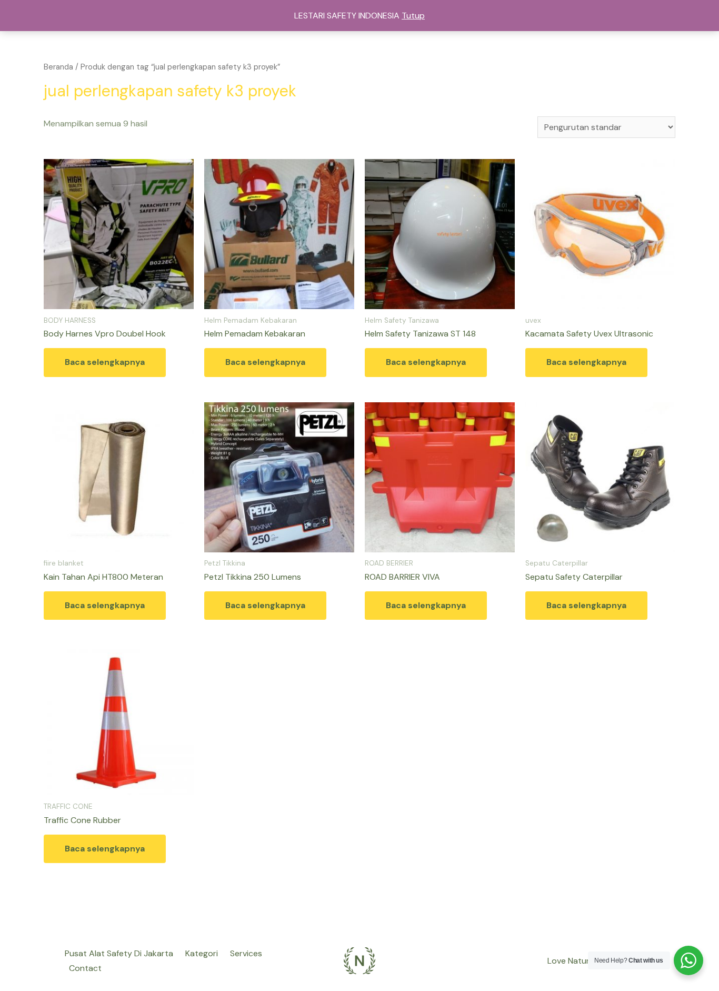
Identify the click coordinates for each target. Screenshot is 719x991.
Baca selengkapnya (105, 362)
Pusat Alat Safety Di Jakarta (119, 953)
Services (246, 953)
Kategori (201, 953)
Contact (85, 968)
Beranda (58, 67)
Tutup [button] (413, 15)
